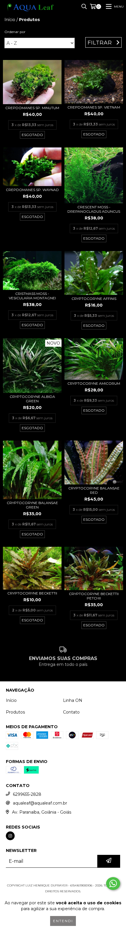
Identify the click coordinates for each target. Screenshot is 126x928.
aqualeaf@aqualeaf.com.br (40, 803)
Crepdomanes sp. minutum (32, 108)
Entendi (63, 921)
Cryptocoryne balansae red (94, 490)
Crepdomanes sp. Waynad (32, 190)
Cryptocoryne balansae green (32, 505)
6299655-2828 (27, 794)
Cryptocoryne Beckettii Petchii (94, 596)
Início (9, 19)
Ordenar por (14, 32)
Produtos (15, 712)
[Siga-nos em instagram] (10, 835)
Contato (71, 712)
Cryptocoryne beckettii (32, 593)
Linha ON (72, 700)
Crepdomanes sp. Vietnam (93, 107)
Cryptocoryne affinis (93, 298)
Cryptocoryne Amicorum (93, 383)
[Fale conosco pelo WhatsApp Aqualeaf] (113, 883)
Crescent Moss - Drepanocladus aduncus (93, 209)
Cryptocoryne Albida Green (32, 398)
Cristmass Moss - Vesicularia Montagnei (32, 295)
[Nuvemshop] (63, 879)
